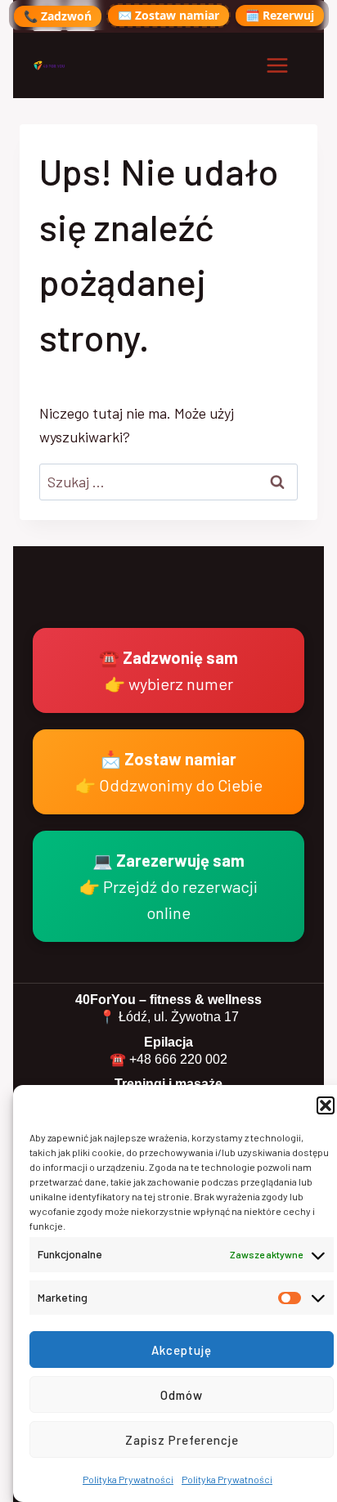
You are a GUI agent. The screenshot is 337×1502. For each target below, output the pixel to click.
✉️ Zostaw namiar (168, 15)
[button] (325, 1105)
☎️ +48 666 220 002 (168, 1059)
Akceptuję (181, 1350)
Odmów (181, 1395)
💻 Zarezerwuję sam (168, 886)
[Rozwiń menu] (277, 65)
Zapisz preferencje (182, 1440)
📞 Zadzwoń (58, 16)
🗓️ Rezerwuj (279, 15)
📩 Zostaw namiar (169, 772)
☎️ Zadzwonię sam (168, 670)
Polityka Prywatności (128, 1479)
